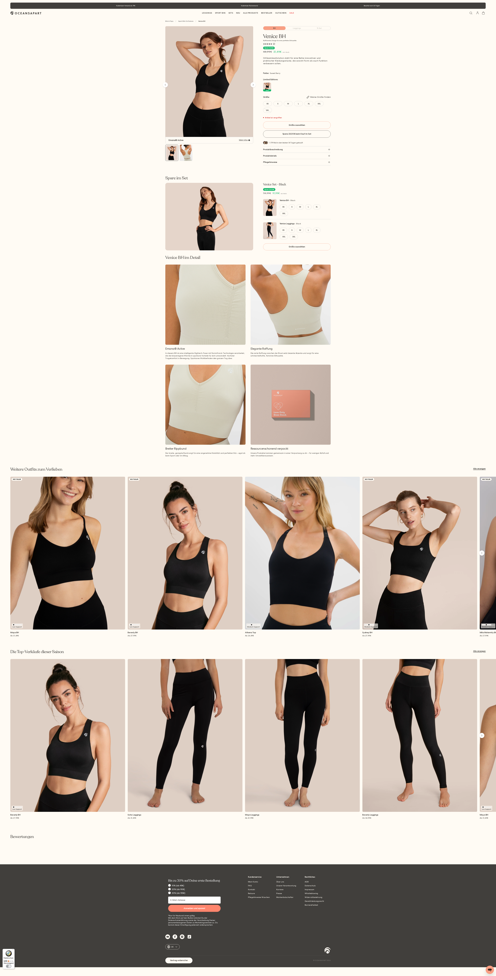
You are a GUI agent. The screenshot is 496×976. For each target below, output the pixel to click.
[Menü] (13, 950)
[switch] (8, 966)
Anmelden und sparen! (248, 505)
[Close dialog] (274, 465)
